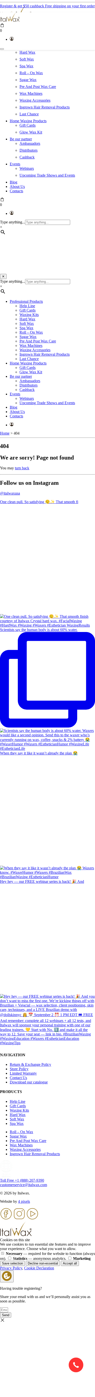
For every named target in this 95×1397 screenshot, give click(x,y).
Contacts (16, 191)
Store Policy (19, 1069)
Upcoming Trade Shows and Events (47, 175)
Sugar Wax (28, 80)
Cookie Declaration (39, 1268)
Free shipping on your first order (70, 6)
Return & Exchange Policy (30, 1064)
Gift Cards (27, 125)
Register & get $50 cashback (22, 6)
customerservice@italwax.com (23, 1185)
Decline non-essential (43, 1263)
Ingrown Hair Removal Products (44, 107)
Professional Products (26, 301)
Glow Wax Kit (30, 132)
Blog (13, 182)
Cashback (27, 157)
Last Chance (29, 114)
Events (15, 164)
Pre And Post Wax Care (37, 87)
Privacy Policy (11, 1268)
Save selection (12, 1263)
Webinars (26, 168)
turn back (22, 468)
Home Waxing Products (28, 121)
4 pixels (24, 1201)
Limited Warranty (23, 1073)
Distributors (28, 150)
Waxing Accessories (34, 100)
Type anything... (12, 222)
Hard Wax (27, 52)
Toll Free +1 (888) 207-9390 (22, 1180)
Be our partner (21, 139)
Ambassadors (29, 143)
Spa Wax (26, 66)
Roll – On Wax (31, 73)
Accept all (70, 1263)
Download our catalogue (29, 1082)
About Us (17, 186)
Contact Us (18, 1078)
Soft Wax (26, 59)
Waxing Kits (29, 315)
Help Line (27, 306)
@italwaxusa (10, 493)
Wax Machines (30, 93)
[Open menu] (2, 49)
